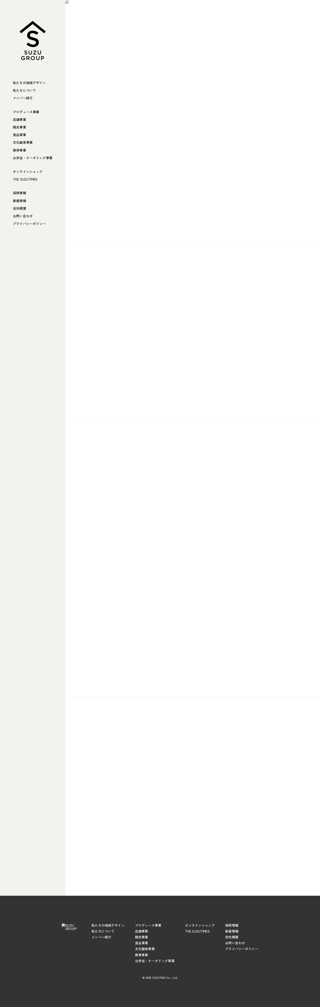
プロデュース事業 (26, 111)
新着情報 (19, 200)
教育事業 (19, 150)
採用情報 (19, 192)
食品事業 (19, 134)
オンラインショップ (27, 171)
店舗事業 (19, 119)
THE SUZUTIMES (25, 179)
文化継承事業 (23, 142)
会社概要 (19, 208)
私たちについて (24, 90)
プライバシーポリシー (29, 223)
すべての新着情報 (190, 865)
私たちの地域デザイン (29, 82)
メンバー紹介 (23, 98)
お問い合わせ (23, 216)
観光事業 (19, 127)
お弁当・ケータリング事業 (32, 157)
